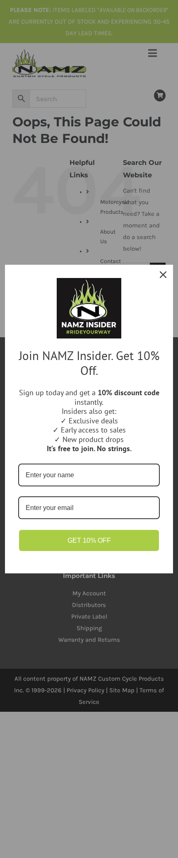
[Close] (163, 275)
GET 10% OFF (89, 540)
